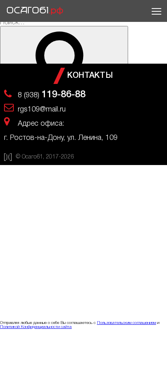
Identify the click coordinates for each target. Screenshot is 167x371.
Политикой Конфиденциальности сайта (36, 327)
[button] (155, 11)
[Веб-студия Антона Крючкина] (8, 159)
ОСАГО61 (35, 11)
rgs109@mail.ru (42, 109)
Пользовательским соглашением (126, 323)
